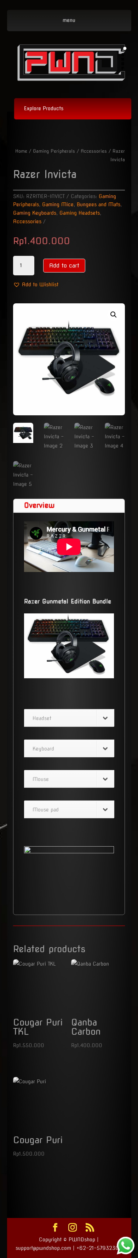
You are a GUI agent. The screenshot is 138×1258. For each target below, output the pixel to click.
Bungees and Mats (98, 204)
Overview (39, 505)
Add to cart (64, 265)
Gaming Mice (58, 204)
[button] (35, 285)
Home (21, 151)
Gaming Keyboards (34, 213)
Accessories (94, 151)
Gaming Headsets (79, 213)
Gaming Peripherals (54, 151)
